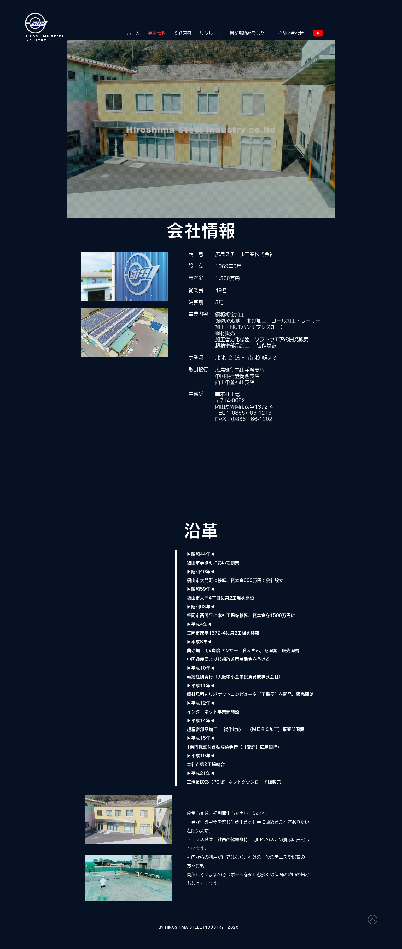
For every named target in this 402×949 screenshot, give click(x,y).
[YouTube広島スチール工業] (318, 33)
